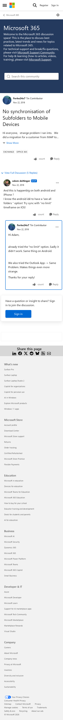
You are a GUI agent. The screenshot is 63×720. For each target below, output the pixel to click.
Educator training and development (19, 508)
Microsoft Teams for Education (17, 492)
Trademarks (42, 707)
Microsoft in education (13, 480)
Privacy (38, 704)
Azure (6, 591)
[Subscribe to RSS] (43, 353)
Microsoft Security (12, 542)
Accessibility (9, 681)
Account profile (10, 425)
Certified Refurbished (13, 453)
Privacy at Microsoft (12, 664)
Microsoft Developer (13, 597)
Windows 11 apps (11, 409)
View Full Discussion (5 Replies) (21, 172)
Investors (8, 670)
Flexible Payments (11, 464)
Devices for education (13, 486)
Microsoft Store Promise (14, 458)
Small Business (10, 575)
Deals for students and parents (17, 514)
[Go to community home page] (12, 5)
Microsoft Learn (11, 603)
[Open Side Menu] (5, 5)
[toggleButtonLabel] (57, 14)
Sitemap (7, 704)
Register (44, 5)
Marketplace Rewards (13, 625)
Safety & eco (9, 711)
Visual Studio (9, 631)
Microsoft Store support (14, 436)
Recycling (23, 711)
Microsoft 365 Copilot (13, 570)
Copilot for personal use (14, 392)
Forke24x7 (19, 98)
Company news (10, 658)
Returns (7, 442)
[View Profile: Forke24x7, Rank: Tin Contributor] (7, 100)
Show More (12, 142)
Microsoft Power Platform (15, 558)
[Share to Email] (49, 353)
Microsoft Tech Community (15, 614)
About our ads (37, 711)
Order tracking (10, 447)
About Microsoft (11, 653)
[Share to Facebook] (20, 353)
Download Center (11, 430)
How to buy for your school (15, 503)
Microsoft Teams (11, 564)
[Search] (35, 5)
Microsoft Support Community (36, 52)
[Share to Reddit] (31, 353)
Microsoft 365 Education (14, 497)
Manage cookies (11, 707)
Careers (7, 647)
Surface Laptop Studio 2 (14, 380)
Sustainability (10, 687)
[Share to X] (26, 353)
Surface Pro (9, 369)
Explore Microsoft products (15, 403)
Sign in (18, 314)
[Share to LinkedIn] (14, 353)
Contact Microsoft (23, 704)
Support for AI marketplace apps (17, 608)
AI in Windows (10, 397)
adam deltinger (21, 180)
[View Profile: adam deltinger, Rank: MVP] (7, 182)
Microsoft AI (9, 536)
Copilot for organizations (14, 386)
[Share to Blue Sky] (37, 353)
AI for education (11, 520)
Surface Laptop (10, 375)
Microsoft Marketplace (13, 620)
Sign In (55, 5)
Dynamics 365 (10, 547)
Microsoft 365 (12, 15)
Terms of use (27, 707)
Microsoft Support (40, 59)
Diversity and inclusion (13, 675)
